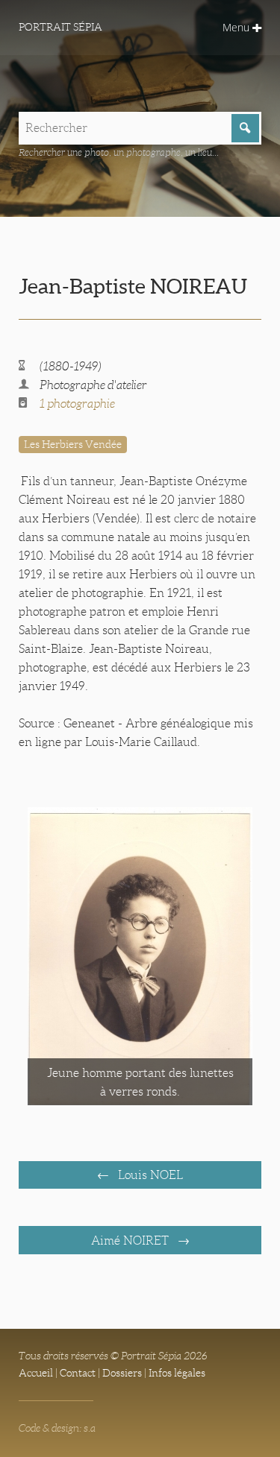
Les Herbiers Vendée (73, 444)
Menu (237, 27)
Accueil (36, 1373)
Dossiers (122, 1373)
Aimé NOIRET (131, 1240)
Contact (78, 1373)
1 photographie (77, 403)
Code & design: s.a (57, 1428)
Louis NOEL (149, 1175)
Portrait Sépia (60, 27)
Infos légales (177, 1373)
